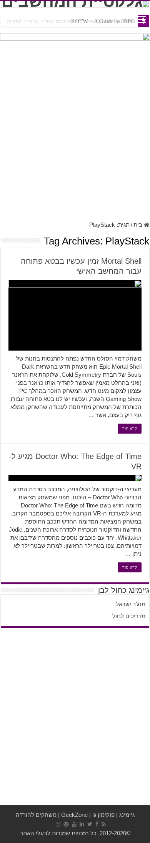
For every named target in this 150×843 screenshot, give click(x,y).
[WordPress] (66, 824)
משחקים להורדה (36, 814)
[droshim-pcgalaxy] (75, 44)
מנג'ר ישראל (130, 604)
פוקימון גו (103, 814)
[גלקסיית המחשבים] (75, 4)
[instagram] (58, 824)
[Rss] (104, 824)
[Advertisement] (75, 139)
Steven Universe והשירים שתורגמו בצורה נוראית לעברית (71, 21)
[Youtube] (74, 824)
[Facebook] (97, 824)
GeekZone (74, 814)
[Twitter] (90, 824)
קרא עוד (129, 428)
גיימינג (127, 814)
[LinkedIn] (82, 824)
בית (138, 224)
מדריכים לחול (128, 616)
